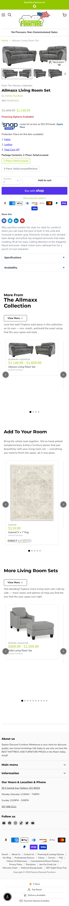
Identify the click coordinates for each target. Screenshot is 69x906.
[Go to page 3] (36, 412)
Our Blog (7, 857)
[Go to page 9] (44, 700)
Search (5, 854)
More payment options (34, 198)
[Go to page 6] (36, 700)
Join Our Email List (47, 864)
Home (5, 40)
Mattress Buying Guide (31, 867)
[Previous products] (6, 375)
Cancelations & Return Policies (45, 861)
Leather (8, 144)
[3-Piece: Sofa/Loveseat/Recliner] (21, 172)
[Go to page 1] (30, 412)
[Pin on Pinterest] (22, 220)
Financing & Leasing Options (51, 854)
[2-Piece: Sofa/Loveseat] (16, 164)
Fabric (7, 139)
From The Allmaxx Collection (17, 85)
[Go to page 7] (38, 700)
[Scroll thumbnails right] (64, 74)
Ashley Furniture (14, 95)
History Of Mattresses (17, 861)
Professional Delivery (24, 857)
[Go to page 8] (41, 700)
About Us (16, 854)
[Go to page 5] (40, 551)
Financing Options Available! (18, 116)
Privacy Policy (15, 864)
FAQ (61, 857)
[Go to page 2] (33, 412)
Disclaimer (31, 864)
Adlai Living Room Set (20, 650)
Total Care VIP (12, 149)
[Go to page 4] (38, 412)
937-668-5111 (9, 806)
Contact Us (29, 854)
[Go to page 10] (46, 700)
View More (14, 318)
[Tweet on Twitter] (10, 220)
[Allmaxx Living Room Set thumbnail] (17, 74)
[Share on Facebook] (4, 220)
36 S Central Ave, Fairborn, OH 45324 (21, 788)
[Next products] (63, 375)
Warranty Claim (10, 867)
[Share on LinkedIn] (16, 220)
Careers (51, 857)
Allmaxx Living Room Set (21, 366)
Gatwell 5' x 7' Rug (18, 532)
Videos (41, 857)
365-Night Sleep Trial (56, 867)
